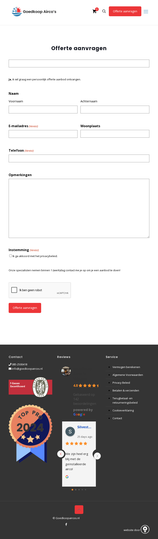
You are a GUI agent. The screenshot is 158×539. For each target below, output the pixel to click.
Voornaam (16, 101)
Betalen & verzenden (126, 390)
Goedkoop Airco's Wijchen (82, 373)
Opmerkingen (20, 175)
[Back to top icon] (79, 509)
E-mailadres (23, 126)
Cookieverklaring (123, 410)
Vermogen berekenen (126, 367)
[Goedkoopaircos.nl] (38, 11)
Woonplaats (90, 126)
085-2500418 (19, 364)
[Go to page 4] (85, 489)
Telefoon (21, 150)
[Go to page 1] (76, 490)
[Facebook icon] (66, 524)
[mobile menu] (145, 11)
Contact (117, 418)
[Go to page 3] (82, 489)
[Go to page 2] (79, 489)
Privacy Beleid (121, 382)
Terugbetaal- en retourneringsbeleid (125, 400)
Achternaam (88, 101)
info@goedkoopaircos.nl (27, 368)
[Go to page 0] (72, 490)
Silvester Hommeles (85, 427)
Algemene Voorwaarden (128, 375)
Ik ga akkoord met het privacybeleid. (35, 256)
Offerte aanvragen (125, 11)
